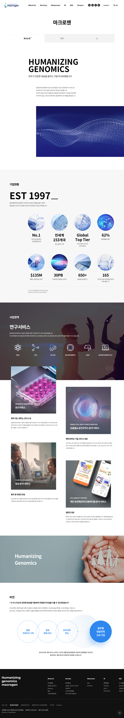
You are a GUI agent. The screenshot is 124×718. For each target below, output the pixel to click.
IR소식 (105, 688)
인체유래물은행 (52, 693)
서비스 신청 (4, 705)
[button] (108, 368)
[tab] (27, 38)
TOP (119, 712)
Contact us (59, 705)
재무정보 (106, 683)
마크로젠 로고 (11, 5)
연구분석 (68, 683)
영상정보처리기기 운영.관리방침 (39, 705)
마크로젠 (50, 683)
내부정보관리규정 (25, 705)
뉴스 (88, 683)
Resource (50, 688)
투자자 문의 (107, 691)
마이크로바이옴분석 (70, 693)
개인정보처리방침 (14, 705)
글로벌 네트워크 (52, 685)
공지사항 (89, 685)
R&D (49, 691)
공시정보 (106, 685)
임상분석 (67, 688)
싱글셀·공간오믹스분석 (71, 685)
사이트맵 (52, 705)
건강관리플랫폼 (69, 691)
